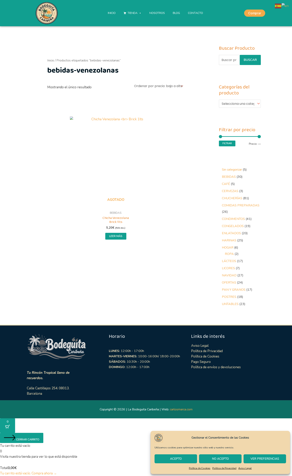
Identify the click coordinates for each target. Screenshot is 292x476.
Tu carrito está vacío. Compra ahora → (28, 473)
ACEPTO (176, 459)
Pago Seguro (201, 361)
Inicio (50, 60)
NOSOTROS (157, 13)
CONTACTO (195, 13)
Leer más (115, 236)
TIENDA (132, 13)
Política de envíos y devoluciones (216, 367)
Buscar (250, 60)
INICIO (112, 13)
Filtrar (227, 143)
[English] (285, 5)
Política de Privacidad (224, 468)
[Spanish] (278, 5)
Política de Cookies (199, 468)
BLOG (176, 13)
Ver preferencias (264, 459)
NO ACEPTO (220, 459)
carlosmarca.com (181, 409)
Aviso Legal (245, 468)
